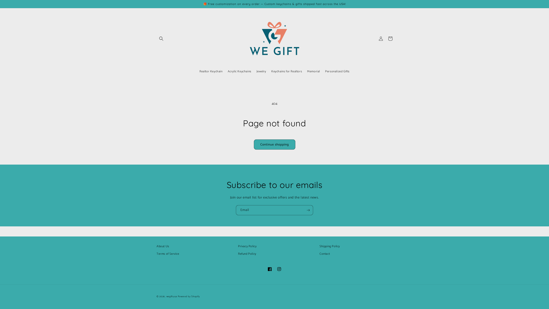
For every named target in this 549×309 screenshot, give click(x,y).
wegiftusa (171, 296)
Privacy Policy (247, 246)
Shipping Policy (330, 246)
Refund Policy (247, 253)
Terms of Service (168, 253)
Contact (325, 253)
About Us (163, 246)
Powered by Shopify (189, 296)
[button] (161, 38)
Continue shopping (274, 144)
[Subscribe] (308, 210)
